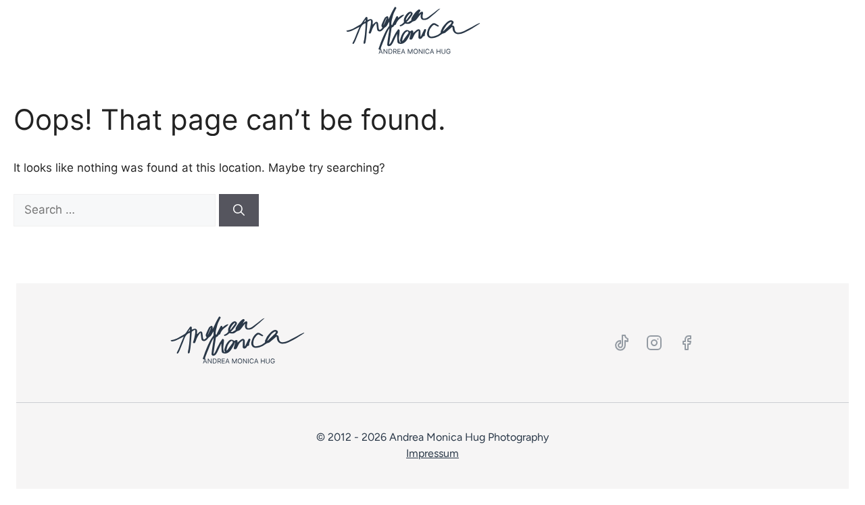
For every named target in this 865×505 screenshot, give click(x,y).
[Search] (239, 210)
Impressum (432, 453)
